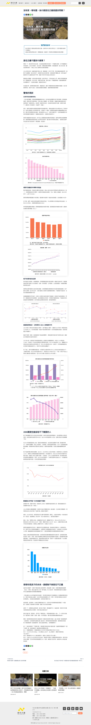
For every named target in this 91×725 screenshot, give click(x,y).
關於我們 (21, 3)
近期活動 (40, 3)
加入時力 (57, 3)
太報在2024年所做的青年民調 (34, 637)
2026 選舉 (33, 3)
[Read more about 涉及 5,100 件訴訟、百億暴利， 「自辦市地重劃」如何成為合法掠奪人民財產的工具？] (45, 680)
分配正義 (25, 652)
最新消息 (27, 3)
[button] (21, 3)
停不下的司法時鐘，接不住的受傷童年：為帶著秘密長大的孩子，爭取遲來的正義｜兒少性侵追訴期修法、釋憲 (21, 690)
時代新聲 (45, 3)
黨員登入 (63, 3)
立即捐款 (50, 3)
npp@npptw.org (36, 712)
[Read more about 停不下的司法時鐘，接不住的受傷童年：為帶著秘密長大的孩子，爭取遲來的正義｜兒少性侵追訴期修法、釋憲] (21, 680)
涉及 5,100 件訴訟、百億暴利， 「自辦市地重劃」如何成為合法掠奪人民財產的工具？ (45, 690)
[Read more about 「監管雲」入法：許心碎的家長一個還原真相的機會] (69, 680)
